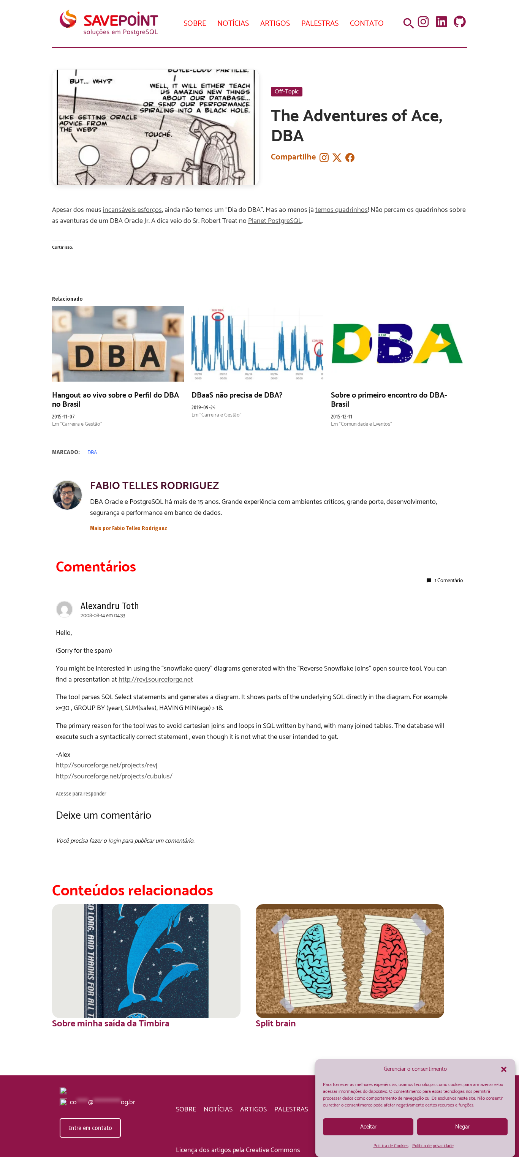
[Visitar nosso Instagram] (324, 157)
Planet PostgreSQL (275, 221)
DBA (92, 453)
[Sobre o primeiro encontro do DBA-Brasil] (397, 343)
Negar (462, 1127)
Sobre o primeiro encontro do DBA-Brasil (389, 400)
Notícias (233, 23)
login (114, 841)
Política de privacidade (433, 1145)
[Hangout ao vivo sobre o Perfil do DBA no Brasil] (118, 343)
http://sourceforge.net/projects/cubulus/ (114, 776)
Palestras (320, 23)
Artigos (275, 23)
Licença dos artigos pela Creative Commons (238, 1150)
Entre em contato (90, 1128)
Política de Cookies (390, 1145)
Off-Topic (287, 91)
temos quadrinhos (341, 210)
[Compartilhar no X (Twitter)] (337, 157)
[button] (504, 1069)
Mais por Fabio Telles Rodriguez (128, 528)
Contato (367, 23)
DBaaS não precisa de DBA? (237, 395)
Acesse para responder (81, 794)
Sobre (195, 23)
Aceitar (368, 1127)
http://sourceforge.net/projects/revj (106, 765)
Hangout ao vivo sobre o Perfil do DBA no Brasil (115, 400)
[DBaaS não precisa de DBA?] (257, 343)
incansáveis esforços (132, 210)
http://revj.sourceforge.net (156, 679)
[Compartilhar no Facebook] (349, 157)
